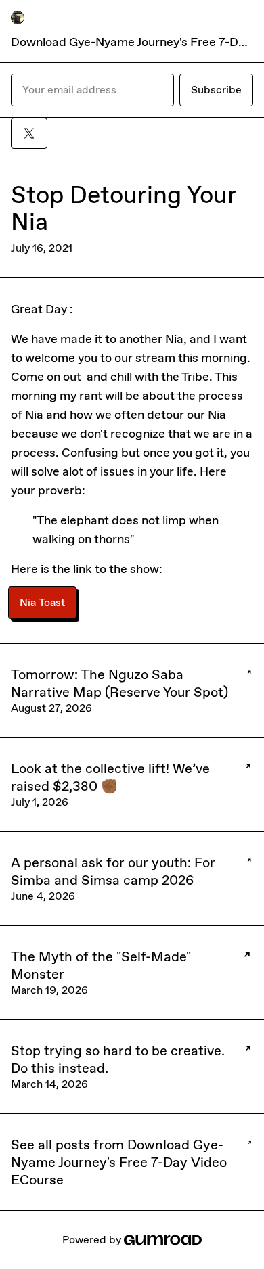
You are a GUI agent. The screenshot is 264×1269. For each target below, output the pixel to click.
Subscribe (216, 89)
